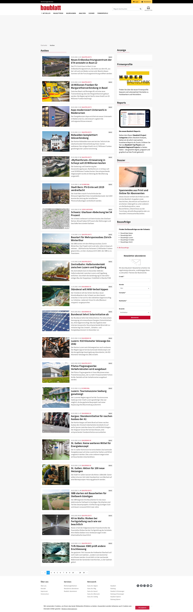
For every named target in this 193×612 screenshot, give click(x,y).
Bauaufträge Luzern (127, 238)
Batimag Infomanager (117, 594)
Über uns (43, 586)
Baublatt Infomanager (117, 591)
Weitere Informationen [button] (69, 609)
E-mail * (121, 276)
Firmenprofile (102, 13)
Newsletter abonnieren (71, 588)
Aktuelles (46, 13)
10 (73, 573)
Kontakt (43, 588)
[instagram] (144, 585)
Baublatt (113, 586)
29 (80, 573)
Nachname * (123, 301)
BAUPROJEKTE (87, 57)
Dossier (91, 13)
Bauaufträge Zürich (127, 242)
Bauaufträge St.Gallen (127, 240)
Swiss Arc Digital (92, 586)
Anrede (121, 284)
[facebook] (141, 585)
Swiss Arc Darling (92, 597)
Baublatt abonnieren (70, 591)
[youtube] (151, 585)
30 (84, 573)
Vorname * (122, 293)
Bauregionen (71, 13)
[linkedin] (148, 585)
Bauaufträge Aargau (127, 233)
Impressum (44, 591)
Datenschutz (45, 594)
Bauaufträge (58, 13)
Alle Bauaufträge (123, 248)
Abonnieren (147, 2)
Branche (121, 309)
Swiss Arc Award (92, 591)
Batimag (113, 588)
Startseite (44, 45)
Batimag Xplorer (115, 599)
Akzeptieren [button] (142, 607)
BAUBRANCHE (86, 287)
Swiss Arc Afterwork (93, 594)
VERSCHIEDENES (87, 209)
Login (136, 2)
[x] (138, 585)
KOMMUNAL (86, 184)
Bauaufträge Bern (126, 235)
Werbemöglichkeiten (47, 2)
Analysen (82, 13)
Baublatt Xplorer (115, 597)
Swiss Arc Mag (91, 588)
